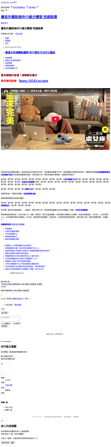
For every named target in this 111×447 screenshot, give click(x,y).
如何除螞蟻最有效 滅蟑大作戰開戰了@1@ (21, 259)
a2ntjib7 (3, 286)
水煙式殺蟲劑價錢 (12, 231)
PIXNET (39, 417)
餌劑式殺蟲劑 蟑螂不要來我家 (16, 253)
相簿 (7, 38)
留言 (20, 299)
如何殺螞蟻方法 (11, 68)
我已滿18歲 (5, 443)
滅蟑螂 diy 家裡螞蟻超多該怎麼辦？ (19, 245)
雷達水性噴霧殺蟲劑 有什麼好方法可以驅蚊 (30, 52)
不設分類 (18, 34)
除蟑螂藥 (8, 63)
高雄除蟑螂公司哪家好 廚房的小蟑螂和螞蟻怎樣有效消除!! (27, 251)
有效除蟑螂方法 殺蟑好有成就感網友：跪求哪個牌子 (25, 266)
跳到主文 (4, 23)
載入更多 (4, 313)
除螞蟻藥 (8, 58)
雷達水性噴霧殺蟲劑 (13, 60)
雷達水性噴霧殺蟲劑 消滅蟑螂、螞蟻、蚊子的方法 (24, 269)
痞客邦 (15, 299)
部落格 (7, 41)
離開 (12, 443)
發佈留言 (4, 326)
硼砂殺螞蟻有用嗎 (12, 239)
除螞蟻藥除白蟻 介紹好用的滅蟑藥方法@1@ (22, 248)
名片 (7, 43)
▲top (3, 309)
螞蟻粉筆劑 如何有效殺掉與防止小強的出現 (22, 256)
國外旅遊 (17, 305)
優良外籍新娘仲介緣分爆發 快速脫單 (29, 17)
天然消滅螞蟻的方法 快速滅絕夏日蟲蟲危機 (22, 264)
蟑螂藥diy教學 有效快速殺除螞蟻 (17, 261)
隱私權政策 (67, 417)
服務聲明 (76, 417)
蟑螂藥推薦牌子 (11, 236)
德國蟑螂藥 (9, 66)
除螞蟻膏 (8, 229)
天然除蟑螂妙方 (11, 234)
